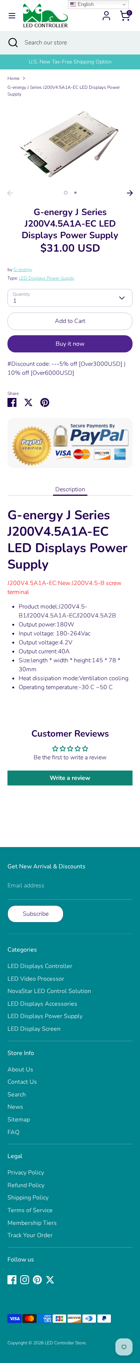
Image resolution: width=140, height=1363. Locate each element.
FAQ (13, 1132)
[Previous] (10, 193)
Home (13, 78)
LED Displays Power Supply (46, 278)
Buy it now (70, 344)
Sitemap (18, 1119)
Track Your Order (30, 1235)
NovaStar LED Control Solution (49, 991)
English (85, 4)
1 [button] (66, 193)
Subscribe (36, 914)
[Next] (130, 193)
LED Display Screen (33, 1029)
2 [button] (75, 193)
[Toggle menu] (11, 15)
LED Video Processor (35, 979)
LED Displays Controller (39, 966)
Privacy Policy (25, 1172)
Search (16, 1094)
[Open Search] (12, 42)
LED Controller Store (65, 1343)
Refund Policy (25, 1185)
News (15, 1107)
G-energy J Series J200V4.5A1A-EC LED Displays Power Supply (63, 90)
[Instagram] (24, 1279)
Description (70, 489)
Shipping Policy (28, 1198)
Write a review (70, 778)
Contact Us (22, 1082)
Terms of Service (30, 1210)
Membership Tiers (32, 1223)
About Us (20, 1069)
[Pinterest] (37, 1279)
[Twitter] (50, 1279)
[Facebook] (11, 1279)
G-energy (22, 270)
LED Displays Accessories (42, 1004)
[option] (70, 144)
